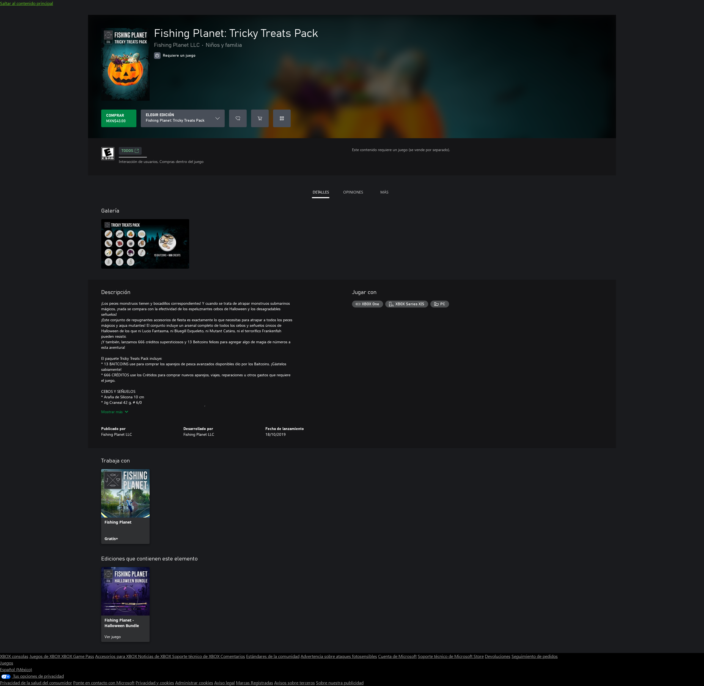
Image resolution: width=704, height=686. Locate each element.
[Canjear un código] (282, 118)
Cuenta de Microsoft (397, 656)
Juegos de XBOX (45, 656)
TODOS (127, 151)
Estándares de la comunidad (272, 656)
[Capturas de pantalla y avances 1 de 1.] (145, 244)
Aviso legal (224, 682)
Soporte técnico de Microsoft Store (451, 656)
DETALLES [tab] (321, 192)
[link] (125, 506)
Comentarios (233, 656)
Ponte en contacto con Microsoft (103, 682)
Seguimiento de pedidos (535, 656)
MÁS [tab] (384, 192)
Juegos (6, 663)
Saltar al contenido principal (26, 3)
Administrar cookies (194, 682)
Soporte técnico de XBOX (196, 656)
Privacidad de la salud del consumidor (36, 682)
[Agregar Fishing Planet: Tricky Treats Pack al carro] (260, 118)
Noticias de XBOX (155, 656)
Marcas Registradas (254, 682)
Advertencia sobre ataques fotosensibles (339, 656)
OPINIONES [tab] (353, 192)
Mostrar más (112, 411)
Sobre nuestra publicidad (340, 682)
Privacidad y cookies (155, 682)
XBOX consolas (14, 656)
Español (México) (16, 669)
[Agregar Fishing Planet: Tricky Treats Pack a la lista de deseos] (238, 118)
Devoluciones (497, 656)
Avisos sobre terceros (294, 682)
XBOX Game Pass (77, 656)
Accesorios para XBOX (116, 656)
